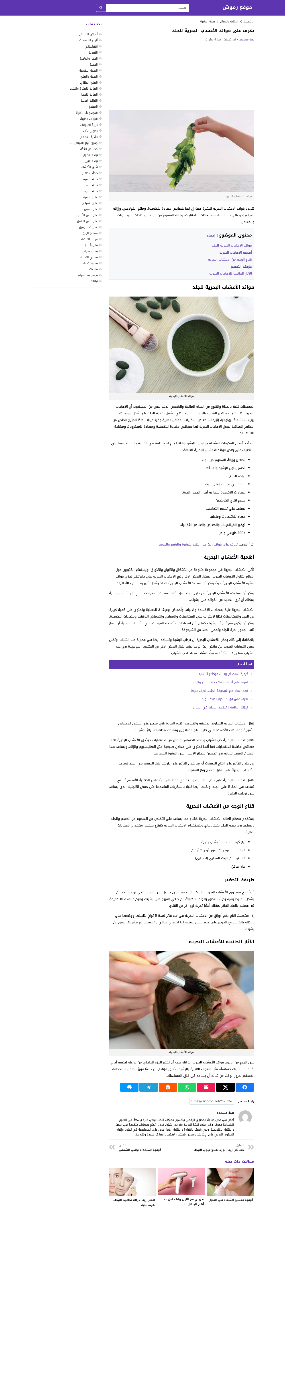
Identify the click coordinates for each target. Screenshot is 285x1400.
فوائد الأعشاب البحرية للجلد (232, 245)
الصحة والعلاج (89, 76)
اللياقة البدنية (89, 100)
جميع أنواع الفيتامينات (84, 143)
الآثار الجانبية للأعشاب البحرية (230, 273)
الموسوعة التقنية (87, 112)
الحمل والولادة (88, 58)
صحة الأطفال (89, 173)
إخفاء (211, 235)
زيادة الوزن (91, 161)
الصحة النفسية (88, 70)
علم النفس (91, 209)
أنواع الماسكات (88, 40)
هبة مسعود (246, 39)
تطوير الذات (90, 130)
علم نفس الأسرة (87, 215)
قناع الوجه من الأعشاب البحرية (230, 259)
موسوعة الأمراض (87, 275)
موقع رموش (237, 7)
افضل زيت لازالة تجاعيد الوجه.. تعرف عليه (133, 1202)
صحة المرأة (91, 191)
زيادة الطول (90, 155)
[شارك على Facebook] (245, 1087)
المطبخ (93, 106)
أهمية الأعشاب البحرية (235, 252)
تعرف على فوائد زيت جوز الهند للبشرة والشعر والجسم (198, 544)
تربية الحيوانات (89, 124)
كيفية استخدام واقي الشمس (140, 1148)
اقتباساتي (91, 46)
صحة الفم (92, 185)
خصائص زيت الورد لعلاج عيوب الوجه (219, 1148)
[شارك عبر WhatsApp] (187, 1087)
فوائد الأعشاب (89, 239)
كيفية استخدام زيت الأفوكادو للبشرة (223, 674)
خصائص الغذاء (89, 149)
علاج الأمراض (90, 203)
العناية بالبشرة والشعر (84, 88)
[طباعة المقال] (129, 1087)
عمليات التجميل (88, 227)
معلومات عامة (89, 263)
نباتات (94, 281)
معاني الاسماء (88, 257)
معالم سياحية (89, 251)
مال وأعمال (91, 245)
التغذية (93, 52)
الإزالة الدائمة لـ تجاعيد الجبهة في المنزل (220, 707)
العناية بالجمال (89, 94)
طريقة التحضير (241, 266)
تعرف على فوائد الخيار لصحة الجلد (225, 699)
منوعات (93, 269)
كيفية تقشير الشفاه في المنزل (231, 1200)
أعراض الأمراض (88, 34)
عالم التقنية (90, 197)
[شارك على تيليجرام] (148, 1087)
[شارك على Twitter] (225, 1087)
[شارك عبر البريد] (206, 1087)
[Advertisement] (181, 75)
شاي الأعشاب (89, 167)
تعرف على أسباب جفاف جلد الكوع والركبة (219, 682)
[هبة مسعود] (245, 1117)
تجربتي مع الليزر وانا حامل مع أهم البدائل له (184, 1201)
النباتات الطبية (89, 118)
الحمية (94, 64)
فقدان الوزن (90, 233)
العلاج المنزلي (89, 82)
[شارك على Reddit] (168, 1087)
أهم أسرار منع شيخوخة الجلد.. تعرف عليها (219, 691)
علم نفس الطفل (87, 221)
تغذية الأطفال (89, 136)
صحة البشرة (207, 21)
